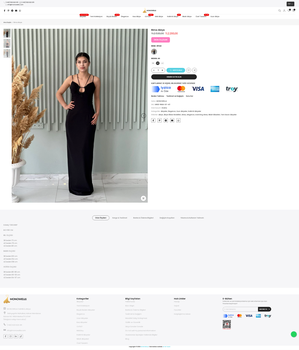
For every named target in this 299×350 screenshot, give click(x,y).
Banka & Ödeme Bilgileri (143, 218)
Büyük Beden (113, 16)
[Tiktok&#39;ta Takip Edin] (21, 336)
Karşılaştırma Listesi (182, 314)
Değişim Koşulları (167, 218)
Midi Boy (80, 330)
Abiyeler (84, 16)
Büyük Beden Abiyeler (86, 310)
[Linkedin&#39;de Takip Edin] (16, 336)
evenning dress (201, 114)
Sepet (176, 305)
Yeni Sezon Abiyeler (229, 114)
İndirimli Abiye (173, 16)
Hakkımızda (130, 301)
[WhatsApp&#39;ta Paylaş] (20, 10)
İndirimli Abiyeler (194, 111)
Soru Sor (189, 96)
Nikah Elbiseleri (214, 114)
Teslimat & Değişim (133, 314)
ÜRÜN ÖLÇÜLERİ (160, 40)
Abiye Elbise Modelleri (172, 114)
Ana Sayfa (7, 22)
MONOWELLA (162, 101)
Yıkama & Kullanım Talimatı (192, 218)
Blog (127, 339)
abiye (160, 114)
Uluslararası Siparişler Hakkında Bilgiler (141, 335)
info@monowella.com (15, 5)
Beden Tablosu (157, 96)
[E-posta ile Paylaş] (16, 10)
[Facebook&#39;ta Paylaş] (5, 10)
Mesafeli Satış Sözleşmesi (136, 318)
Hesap (177, 301)
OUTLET (149, 16)
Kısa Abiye (137, 16)
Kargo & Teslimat (119, 218)
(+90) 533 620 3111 (12, 2)
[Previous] (15, 115)
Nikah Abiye (187, 16)
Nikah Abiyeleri (83, 339)
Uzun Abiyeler (181, 111)
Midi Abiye (159, 16)
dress (184, 114)
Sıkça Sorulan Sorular (134, 326)
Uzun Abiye (214, 16)
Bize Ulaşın (129, 305)
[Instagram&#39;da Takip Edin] (11, 336)
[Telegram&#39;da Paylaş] (12, 10)
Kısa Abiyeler (82, 322)
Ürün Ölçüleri (100, 218)
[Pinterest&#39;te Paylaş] (8, 10)
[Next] (143, 115)
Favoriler (177, 310)
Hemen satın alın (174, 77)
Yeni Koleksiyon (96, 16)
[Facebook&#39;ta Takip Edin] (5, 336)
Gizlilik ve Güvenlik (132, 322)
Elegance (125, 16)
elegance (190, 114)
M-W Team (166, 347)
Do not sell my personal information (140, 330)
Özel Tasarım (202, 16)
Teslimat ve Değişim (175, 96)
